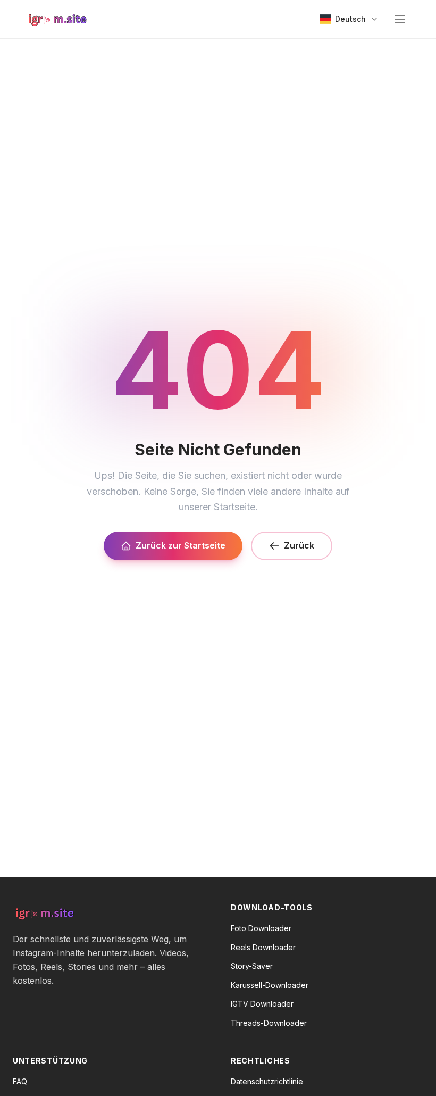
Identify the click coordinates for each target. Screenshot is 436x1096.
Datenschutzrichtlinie (267, 1081)
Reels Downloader (263, 947)
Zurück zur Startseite (180, 545)
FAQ (20, 1081)
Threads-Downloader (269, 1022)
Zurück (299, 545)
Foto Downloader (261, 928)
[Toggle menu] (399, 19)
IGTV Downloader (262, 1003)
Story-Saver (252, 965)
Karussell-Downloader (269, 985)
